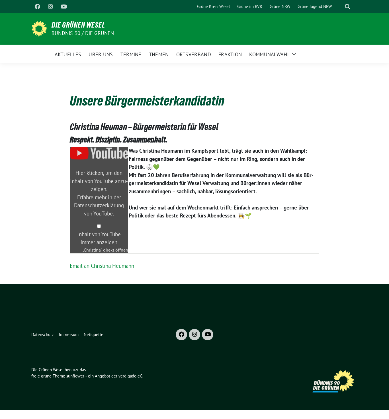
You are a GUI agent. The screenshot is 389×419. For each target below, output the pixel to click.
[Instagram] (50, 6)
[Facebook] (37, 6)
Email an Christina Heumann (102, 265)
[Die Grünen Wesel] (39, 28)
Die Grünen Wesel (78, 25)
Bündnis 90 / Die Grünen (83, 33)
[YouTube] (63, 6)
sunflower (75, 376)
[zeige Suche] (347, 6)
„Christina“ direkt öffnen (105, 250)
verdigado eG (130, 376)
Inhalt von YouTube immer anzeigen (99, 238)
